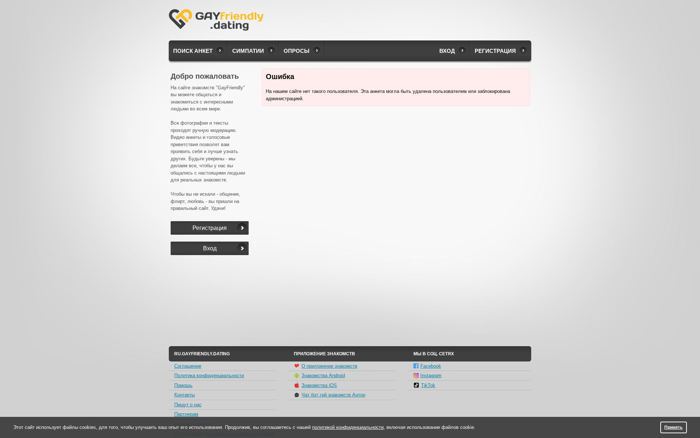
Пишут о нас (188, 404)
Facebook (430, 366)
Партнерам (186, 414)
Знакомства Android (323, 375)
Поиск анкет (193, 51)
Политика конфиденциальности (209, 375)
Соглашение (187, 366)
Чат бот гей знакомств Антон (333, 395)
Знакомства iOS (319, 385)
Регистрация (495, 51)
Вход (447, 51)
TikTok (428, 385)
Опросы (297, 51)
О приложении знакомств (329, 366)
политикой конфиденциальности (348, 427)
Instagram (431, 375)
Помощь (183, 385)
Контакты (184, 395)
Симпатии (248, 51)
